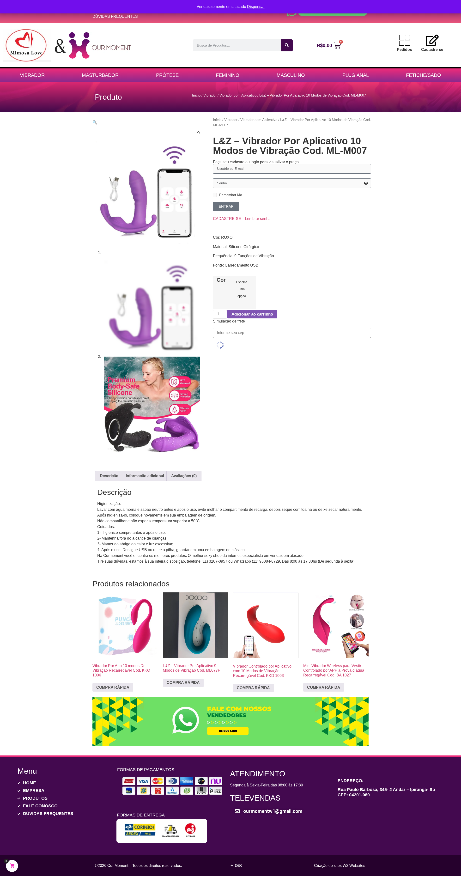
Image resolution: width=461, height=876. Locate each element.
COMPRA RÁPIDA (112, 687)
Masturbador (100, 75)
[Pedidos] (404, 40)
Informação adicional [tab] (145, 476)
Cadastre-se (432, 50)
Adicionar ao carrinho (252, 314)
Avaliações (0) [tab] (184, 476)
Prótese (167, 75)
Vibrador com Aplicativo (237, 95)
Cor (221, 280)
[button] (94, 122)
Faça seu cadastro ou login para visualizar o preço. (256, 162)
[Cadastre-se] (432, 40)
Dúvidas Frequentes (115, 16)
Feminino (227, 75)
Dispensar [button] (256, 7)
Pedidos (404, 50)
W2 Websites (354, 866)
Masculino (291, 75)
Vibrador (32, 75)
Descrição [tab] (109, 476)
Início (196, 95)
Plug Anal (355, 75)
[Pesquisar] (287, 45)
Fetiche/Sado (423, 75)
